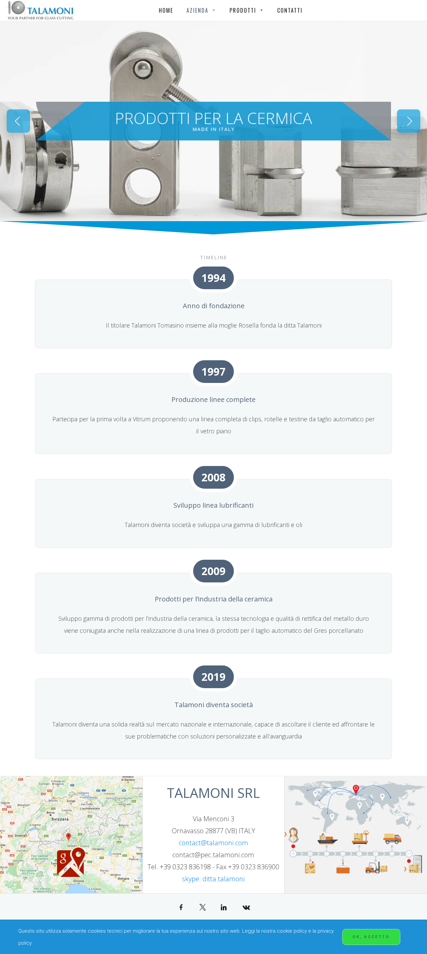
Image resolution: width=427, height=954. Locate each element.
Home (166, 10)
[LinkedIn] (224, 907)
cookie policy (292, 931)
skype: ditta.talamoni (213, 878)
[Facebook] (181, 907)
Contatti (290, 10)
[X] (202, 907)
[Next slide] (408, 121)
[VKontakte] (246, 907)
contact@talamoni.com (213, 842)
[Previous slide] (18, 121)
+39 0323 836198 (185, 866)
